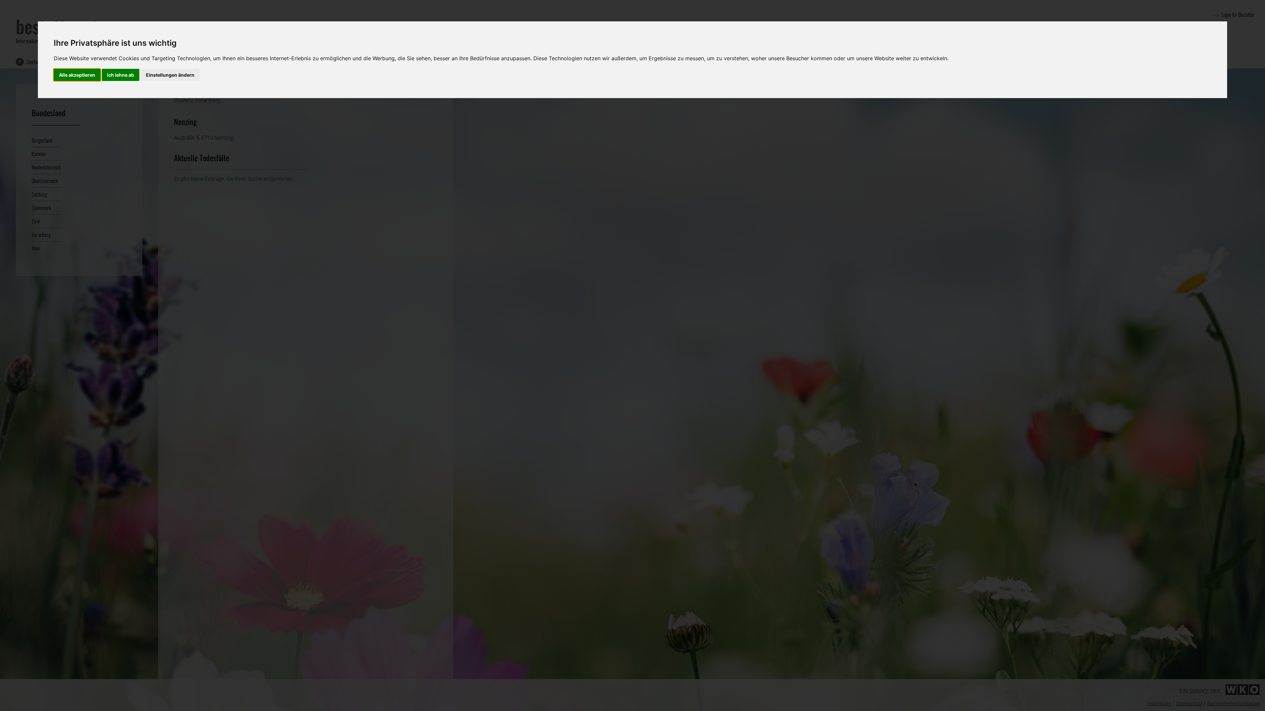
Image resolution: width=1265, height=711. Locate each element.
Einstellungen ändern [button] (170, 75)
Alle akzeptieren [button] (77, 75)
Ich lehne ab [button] (120, 75)
